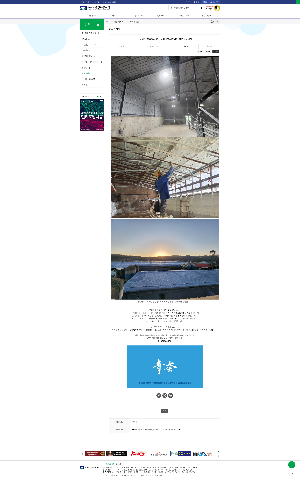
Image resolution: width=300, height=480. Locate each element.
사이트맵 (96, 2)
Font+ (200, 52)
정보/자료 (161, 15)
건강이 (134, 422)
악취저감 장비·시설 (89, 56)
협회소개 (93, 15)
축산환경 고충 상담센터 (91, 33)
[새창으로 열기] (92, 115)
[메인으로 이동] (91, 467)
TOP (292, 474)
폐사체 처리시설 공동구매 (92, 61)
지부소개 (115, 15)
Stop (100, 97)
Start (98, 97)
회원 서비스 (184, 15)
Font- (208, 52)
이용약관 (85, 84)
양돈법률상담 (87, 50)
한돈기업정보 (207, 15)
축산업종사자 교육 (89, 44)
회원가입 (197, 2)
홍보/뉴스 (138, 15)
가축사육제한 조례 (109, 2)
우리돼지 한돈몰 (213, 2)
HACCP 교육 (86, 38)
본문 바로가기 (85, 2)
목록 (164, 411)
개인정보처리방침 (89, 79)
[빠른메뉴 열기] (291, 464)
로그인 (188, 2)
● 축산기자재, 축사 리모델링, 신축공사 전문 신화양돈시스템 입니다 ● (156, 429)
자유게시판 (86, 73)
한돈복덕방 (86, 67)
